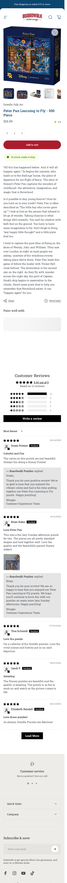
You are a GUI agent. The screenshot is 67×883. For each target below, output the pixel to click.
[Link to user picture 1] (11, 562)
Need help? (55, 300)
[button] (17, 393)
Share (11, 300)
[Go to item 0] (8, 93)
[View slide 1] (28, 783)
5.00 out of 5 (41, 382)
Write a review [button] (32, 418)
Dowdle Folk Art (13, 104)
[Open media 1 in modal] (54, 32)
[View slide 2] (32, 783)
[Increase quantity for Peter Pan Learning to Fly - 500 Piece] (22, 133)
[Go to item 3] (35, 93)
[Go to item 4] (49, 93)
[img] (11, 440)
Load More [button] (32, 735)
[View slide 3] (36, 783)
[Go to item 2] (22, 95)
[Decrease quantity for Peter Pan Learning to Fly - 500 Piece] (7, 133)
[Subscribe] (54, 849)
